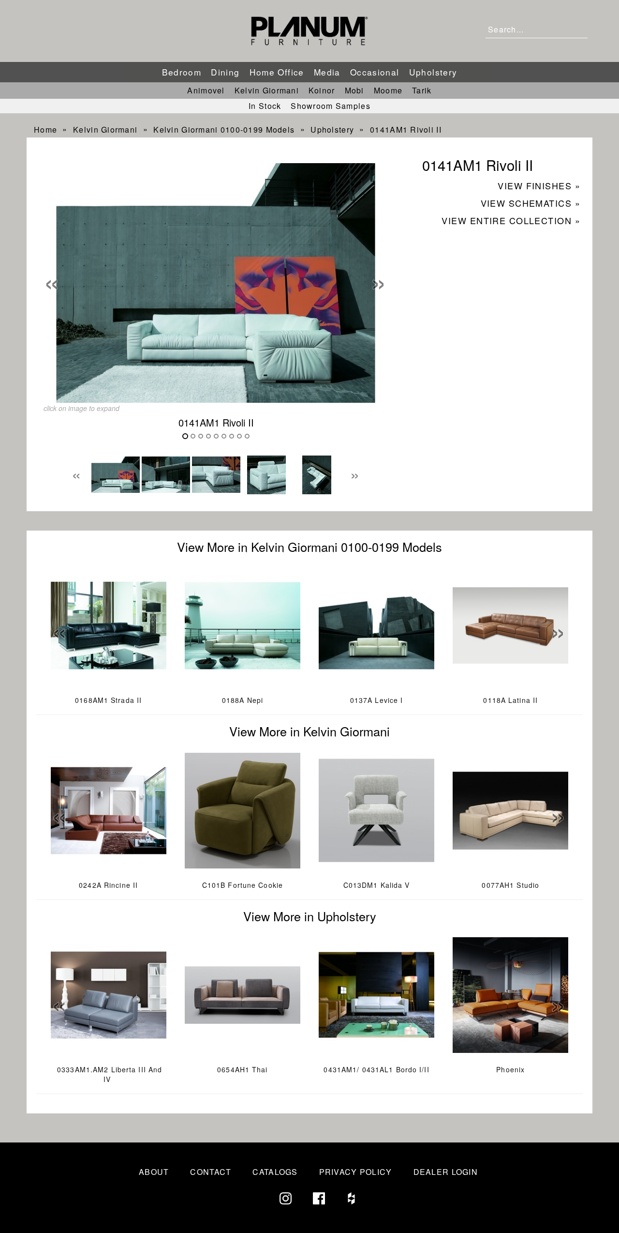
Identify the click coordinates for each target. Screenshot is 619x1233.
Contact (210, 1171)
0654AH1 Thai (242, 1069)
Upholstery (433, 72)
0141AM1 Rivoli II (406, 129)
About (154, 1171)
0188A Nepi (242, 700)
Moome (388, 90)
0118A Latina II (510, 700)
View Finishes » (539, 185)
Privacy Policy (355, 1171)
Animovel (205, 90)
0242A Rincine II (108, 885)
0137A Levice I (376, 700)
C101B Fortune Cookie (242, 885)
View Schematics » (530, 203)
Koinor (322, 90)
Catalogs (274, 1171)
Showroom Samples (330, 105)
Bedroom (182, 72)
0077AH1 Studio (510, 885)
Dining (225, 72)
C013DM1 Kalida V (376, 885)
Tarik (421, 90)
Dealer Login (445, 1171)
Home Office (277, 72)
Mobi (354, 90)
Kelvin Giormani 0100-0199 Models (224, 129)
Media (327, 72)
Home (45, 129)
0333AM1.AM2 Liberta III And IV (109, 1074)
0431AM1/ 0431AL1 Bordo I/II (376, 1069)
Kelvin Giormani (267, 90)
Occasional (374, 72)
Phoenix (510, 1069)
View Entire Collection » (511, 220)
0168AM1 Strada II (108, 700)
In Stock (265, 105)
